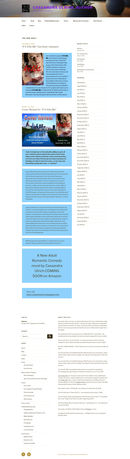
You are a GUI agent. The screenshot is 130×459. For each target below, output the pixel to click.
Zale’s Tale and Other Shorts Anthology (35, 378)
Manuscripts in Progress (81, 21)
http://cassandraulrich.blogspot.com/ (43, 294)
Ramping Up (81, 59)
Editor (24, 25)
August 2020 (81, 171)
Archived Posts (28, 365)
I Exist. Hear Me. (28, 392)
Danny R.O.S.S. (28, 419)
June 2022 (80, 93)
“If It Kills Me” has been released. (40, 46)
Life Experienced (29, 395)
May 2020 (80, 182)
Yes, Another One (82, 54)
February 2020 (81, 193)
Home (24, 21)
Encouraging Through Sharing (33, 389)
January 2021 (81, 153)
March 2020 (81, 189)
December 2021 (82, 114)
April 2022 (80, 100)
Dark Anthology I (29, 375)
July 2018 (80, 224)
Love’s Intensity (28, 429)
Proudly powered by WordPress (77, 454)
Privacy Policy (25, 403)
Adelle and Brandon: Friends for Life (34, 413)
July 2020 (80, 175)
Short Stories (97, 21)
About (32, 21)
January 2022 (81, 111)
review (48, 65)
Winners (79, 48)
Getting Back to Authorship (85, 69)
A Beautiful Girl (28, 409)
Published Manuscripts (52, 21)
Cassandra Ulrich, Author (63, 7)
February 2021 (81, 150)
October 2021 (81, 121)
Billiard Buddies (28, 416)
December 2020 (82, 157)
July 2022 (80, 89)
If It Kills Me (27, 423)
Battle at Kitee (28, 436)
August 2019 (81, 210)
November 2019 (82, 200)
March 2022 (81, 104)
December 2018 (82, 217)
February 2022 (81, 107)
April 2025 (80, 82)
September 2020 (82, 168)
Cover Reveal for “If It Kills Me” (39, 109)
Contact (31, 25)
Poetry (66, 21)
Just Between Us (29, 426)
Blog (39, 21)
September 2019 (82, 207)
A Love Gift (27, 385)
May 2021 (80, 139)
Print (51, 60)
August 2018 (81, 221)
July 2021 (80, 132)
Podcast (88, 409)
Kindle (64, 58)
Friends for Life (28, 440)
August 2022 (81, 86)
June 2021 (80, 136)
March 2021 (81, 146)
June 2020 (80, 178)
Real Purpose (28, 399)
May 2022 (80, 97)
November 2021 (82, 118)
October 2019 (81, 203)
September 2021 (82, 125)
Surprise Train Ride (29, 443)
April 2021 (80, 143)
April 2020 (80, 185)
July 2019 (80, 214)
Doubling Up (80, 64)
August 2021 (81, 129)
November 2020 (82, 160)
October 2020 (81, 164)
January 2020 (81, 196)
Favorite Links (28, 368)
